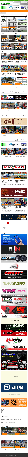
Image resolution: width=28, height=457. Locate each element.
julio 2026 (2, 410)
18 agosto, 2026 (3, 49)
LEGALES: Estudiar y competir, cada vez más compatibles (7, 62)
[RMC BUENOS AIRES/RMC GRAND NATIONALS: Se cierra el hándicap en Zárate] (7, 81)
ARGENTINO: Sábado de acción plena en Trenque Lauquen (20, 74)
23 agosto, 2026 (3, 75)
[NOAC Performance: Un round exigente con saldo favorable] (7, 151)
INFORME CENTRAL (23, 433)
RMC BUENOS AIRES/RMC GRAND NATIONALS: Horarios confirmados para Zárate (20, 87)
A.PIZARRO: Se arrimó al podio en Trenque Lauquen (7, 207)
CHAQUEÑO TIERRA (4, 38)
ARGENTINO (16, 38)
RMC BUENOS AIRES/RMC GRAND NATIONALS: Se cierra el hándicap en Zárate (7, 87)
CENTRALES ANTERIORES (4, 433)
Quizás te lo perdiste (5, 426)
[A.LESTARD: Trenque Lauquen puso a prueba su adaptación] (20, 202)
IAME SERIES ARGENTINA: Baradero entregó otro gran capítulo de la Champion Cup (7, 437)
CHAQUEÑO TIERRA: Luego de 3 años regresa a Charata (7, 40)
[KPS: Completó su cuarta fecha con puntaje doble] (7, 130)
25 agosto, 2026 (3, 63)
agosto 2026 (2, 409)
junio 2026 (2, 411)
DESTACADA (5, 27)
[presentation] (25, 15)
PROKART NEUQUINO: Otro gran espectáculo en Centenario (7, 48)
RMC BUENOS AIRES (4, 84)
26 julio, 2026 (3, 450)
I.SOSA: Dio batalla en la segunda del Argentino (20, 40)
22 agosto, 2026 (16, 75)
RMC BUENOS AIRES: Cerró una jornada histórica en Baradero (20, 436)
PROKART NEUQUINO (6, 46)
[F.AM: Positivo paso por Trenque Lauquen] (20, 151)
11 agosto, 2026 (3, 438)
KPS (17, 59)
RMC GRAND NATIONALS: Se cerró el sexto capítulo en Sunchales (7, 449)
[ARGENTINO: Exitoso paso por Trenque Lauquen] (7, 105)
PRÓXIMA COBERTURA (7, 83)
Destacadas (3, 15)
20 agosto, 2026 (3, 41)
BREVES (3, 27)
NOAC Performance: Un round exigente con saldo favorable (19, 48)
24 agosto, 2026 (16, 41)
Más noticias (4, 51)
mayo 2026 (2, 412)
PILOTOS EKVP (19, 38)
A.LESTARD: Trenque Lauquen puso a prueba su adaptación (20, 207)
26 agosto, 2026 (3, 88)
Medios (3, 33)
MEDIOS (7, 38)
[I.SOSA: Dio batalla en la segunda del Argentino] (20, 130)
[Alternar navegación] (2, 11)
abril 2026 (2, 413)
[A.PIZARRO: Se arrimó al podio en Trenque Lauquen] (7, 202)
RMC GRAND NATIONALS (9, 84)
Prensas (16, 33)
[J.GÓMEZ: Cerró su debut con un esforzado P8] (20, 175)
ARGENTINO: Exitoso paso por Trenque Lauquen (6, 110)
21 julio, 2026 (16, 450)
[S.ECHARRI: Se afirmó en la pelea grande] (7, 175)
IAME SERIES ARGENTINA (4, 434)
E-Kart (6, 41)
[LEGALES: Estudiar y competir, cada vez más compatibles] (20, 105)
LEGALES (8, 27)
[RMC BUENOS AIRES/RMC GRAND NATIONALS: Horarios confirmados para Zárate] (20, 81)
